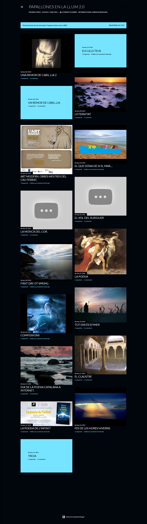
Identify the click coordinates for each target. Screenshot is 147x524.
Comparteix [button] (24, 78)
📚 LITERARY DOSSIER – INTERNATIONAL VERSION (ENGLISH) (83, 12)
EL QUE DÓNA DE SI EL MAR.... (94, 166)
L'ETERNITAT (83, 114)
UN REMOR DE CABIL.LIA (44, 102)
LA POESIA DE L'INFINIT (36, 428)
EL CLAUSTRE (83, 376)
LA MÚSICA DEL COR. (34, 231)
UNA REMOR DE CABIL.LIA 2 (39, 75)
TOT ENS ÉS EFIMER (87, 324)
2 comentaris (34, 235)
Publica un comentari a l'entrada (101, 54)
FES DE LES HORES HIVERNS (92, 428)
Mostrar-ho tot (116, 25)
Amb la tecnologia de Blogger (75, 517)
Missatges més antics (116, 480)
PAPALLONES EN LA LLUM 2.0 (57, 6)
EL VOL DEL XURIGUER (89, 217)
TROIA (32, 455)
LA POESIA (81, 276)
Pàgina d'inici (35, 12)
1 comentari (87, 117)
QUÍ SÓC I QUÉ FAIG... (50, 12)
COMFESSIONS (30, 335)
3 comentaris (34, 78)
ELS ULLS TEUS (91, 50)
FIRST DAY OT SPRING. (35, 283)
